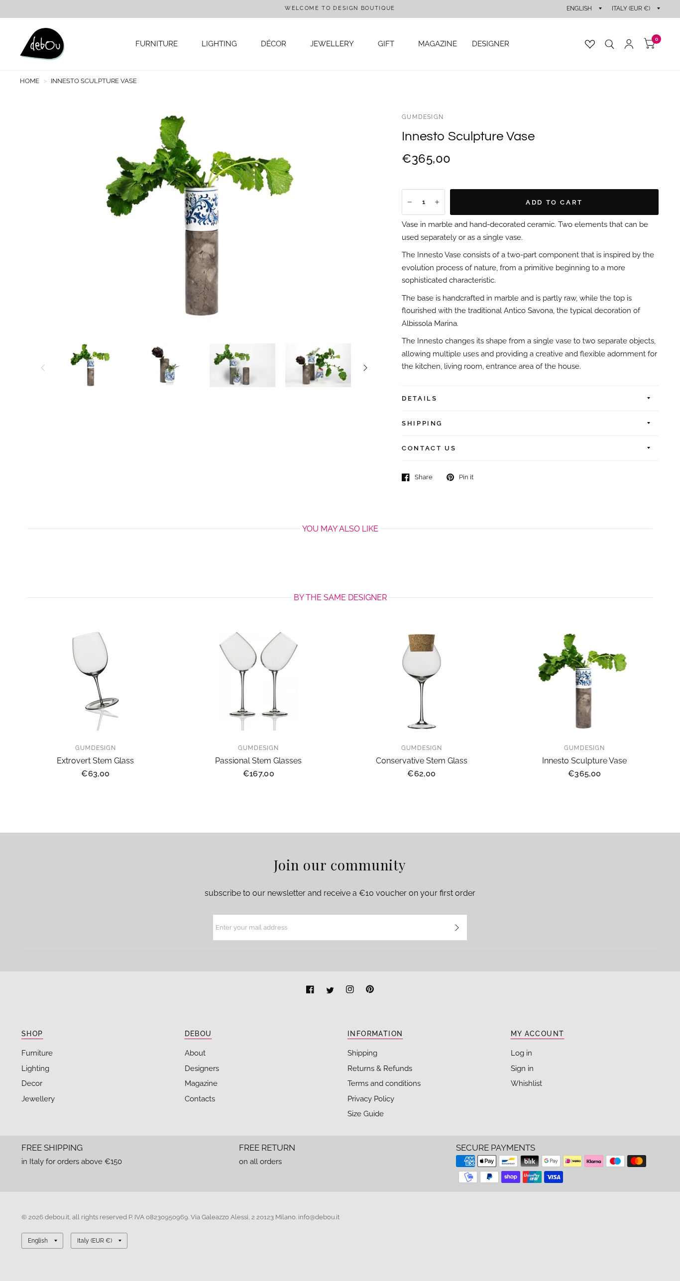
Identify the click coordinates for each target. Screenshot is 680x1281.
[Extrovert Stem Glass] (95, 681)
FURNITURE (156, 43)
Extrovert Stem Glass (95, 760)
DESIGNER (490, 43)
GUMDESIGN (423, 116)
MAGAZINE (437, 43)
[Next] (365, 368)
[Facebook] (311, 990)
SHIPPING (422, 423)
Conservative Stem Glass (421, 760)
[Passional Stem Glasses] (259, 681)
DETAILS (419, 398)
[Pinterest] (370, 990)
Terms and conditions (384, 1083)
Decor (31, 1083)
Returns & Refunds (379, 1068)
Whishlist (526, 1083)
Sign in (522, 1068)
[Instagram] (351, 990)
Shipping (362, 1053)
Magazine (201, 1083)
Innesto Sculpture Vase (584, 760)
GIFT (386, 43)
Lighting (35, 1068)
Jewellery (38, 1098)
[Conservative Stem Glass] (421, 681)
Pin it (466, 477)
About (195, 1053)
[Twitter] (331, 990)
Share (424, 477)
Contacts (200, 1098)
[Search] (609, 44)
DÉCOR (273, 43)
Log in (521, 1053)
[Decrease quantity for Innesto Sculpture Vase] (409, 202)
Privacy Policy (370, 1098)
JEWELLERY (332, 43)
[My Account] (629, 44)
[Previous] (43, 368)
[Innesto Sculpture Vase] (585, 681)
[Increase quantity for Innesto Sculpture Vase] (437, 202)
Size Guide (365, 1113)
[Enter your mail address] (457, 928)
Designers (202, 1068)
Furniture (37, 1053)
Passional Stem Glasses (258, 760)
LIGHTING (219, 43)
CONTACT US (429, 448)
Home (29, 81)
